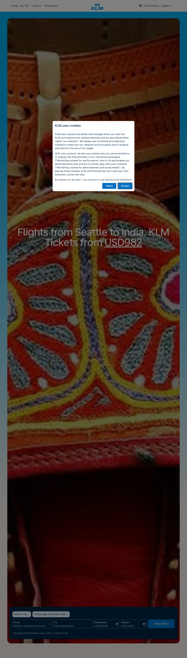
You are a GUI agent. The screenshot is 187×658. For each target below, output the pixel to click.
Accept (125, 185)
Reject (109, 185)
